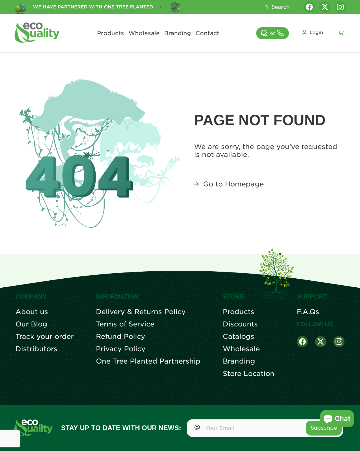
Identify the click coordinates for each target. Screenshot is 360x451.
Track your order (44, 336)
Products (110, 33)
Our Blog (31, 324)
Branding (177, 33)
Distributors (36, 349)
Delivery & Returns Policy (141, 311)
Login (316, 32)
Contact (207, 33)
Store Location (248, 373)
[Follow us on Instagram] (340, 7)
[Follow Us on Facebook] (302, 341)
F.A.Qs (308, 311)
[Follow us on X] (324, 7)
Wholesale (144, 33)
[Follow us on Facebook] (309, 7)
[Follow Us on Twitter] (320, 341)
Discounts (240, 324)
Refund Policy (120, 336)
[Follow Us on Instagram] (339, 341)
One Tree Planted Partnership (148, 361)
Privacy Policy (120, 349)
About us (31, 311)
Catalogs (238, 336)
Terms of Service (125, 324)
